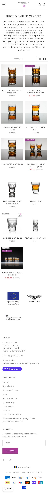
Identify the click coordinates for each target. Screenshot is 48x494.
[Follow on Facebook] (3, 460)
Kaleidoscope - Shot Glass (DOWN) (12, 202)
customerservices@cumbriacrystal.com (20, 363)
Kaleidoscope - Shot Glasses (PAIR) (36, 165)
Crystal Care (8, 386)
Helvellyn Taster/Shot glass (36, 128)
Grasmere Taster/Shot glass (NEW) (12, 91)
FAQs (4, 394)
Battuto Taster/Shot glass (12, 128)
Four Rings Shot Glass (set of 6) (12, 273)
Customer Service (10, 390)
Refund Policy (8, 402)
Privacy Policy (8, 406)
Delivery (5, 382)
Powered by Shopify (34, 472)
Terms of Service (9, 398)
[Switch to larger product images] (40, 59)
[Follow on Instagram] (10, 460)
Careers (6, 410)
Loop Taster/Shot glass (12, 164)
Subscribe (10, 451)
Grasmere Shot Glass (12, 238)
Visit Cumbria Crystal (11, 414)
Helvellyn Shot (35, 201)
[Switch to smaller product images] (44, 59)
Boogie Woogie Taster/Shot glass (35, 91)
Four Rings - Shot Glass (35, 238)
